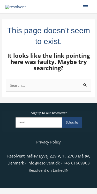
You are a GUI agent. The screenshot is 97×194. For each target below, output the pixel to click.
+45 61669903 (76, 163)
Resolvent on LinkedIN (49, 170)
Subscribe (72, 122)
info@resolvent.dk (43, 163)
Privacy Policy (48, 142)
